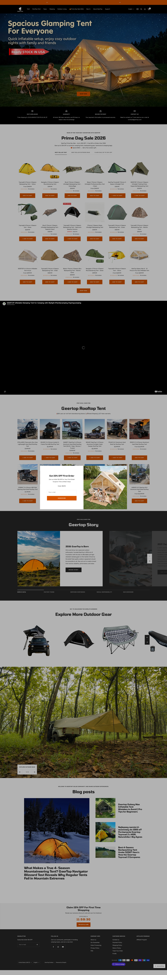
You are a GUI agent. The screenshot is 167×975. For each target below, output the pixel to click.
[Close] (124, 468)
